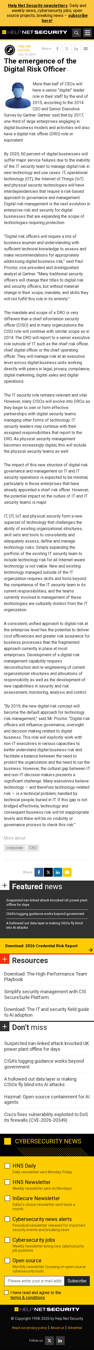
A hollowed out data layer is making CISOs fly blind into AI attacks (40, 1081)
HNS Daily (24, 1166)
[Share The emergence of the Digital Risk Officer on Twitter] (66, 48)
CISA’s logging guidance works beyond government (45, 914)
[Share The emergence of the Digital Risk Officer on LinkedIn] (76, 48)
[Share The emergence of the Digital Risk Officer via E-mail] (85, 48)
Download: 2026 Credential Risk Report (41, 946)
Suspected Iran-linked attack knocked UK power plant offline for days (46, 1046)
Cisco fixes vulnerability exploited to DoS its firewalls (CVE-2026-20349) (46, 1117)
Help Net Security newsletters (38, 5)
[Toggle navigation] (87, 32)
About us (57, 1328)
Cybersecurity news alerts (42, 1219)
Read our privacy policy (29, 1328)
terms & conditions (27, 1297)
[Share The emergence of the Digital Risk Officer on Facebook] (57, 48)
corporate (15, 848)
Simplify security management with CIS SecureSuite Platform (45, 994)
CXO (33, 848)
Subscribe (77, 1281)
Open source (27, 1260)
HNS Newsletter (32, 1182)
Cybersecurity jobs (34, 1240)
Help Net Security (24, 48)
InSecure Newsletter (36, 1198)
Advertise (75, 1328)
